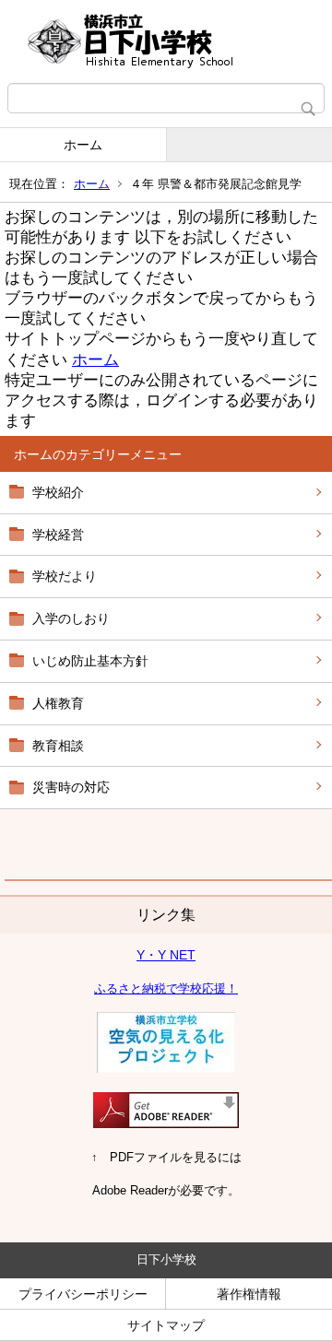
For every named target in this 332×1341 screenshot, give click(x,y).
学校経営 (58, 534)
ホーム (83, 144)
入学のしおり (71, 618)
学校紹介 (58, 492)
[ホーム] (166, 41)
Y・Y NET (166, 954)
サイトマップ (166, 1325)
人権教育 (58, 703)
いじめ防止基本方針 (90, 660)
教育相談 (58, 745)
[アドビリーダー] (166, 1123)
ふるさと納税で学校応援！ (166, 988)
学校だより (64, 576)
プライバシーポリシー (83, 1294)
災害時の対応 (71, 787)
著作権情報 (249, 1294)
